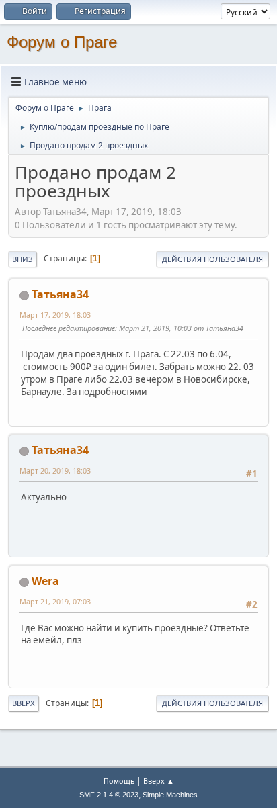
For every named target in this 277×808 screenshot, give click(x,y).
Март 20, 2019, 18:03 (55, 470)
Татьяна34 (60, 294)
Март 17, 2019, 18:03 (55, 315)
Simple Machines (170, 795)
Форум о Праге (62, 42)
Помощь (119, 781)
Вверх (23, 703)
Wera (45, 581)
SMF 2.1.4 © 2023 (108, 795)
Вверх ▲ (158, 781)
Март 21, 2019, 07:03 (55, 601)
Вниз (22, 259)
